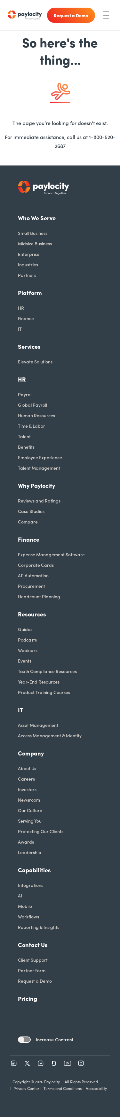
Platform (30, 293)
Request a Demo (35, 981)
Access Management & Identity (50, 735)
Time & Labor (31, 426)
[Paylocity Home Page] (25, 15)
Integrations (30, 885)
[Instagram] (80, 1063)
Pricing (27, 998)
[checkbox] (24, 1039)
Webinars (27, 650)
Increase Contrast (54, 1039)
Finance (26, 318)
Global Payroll (32, 405)
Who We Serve (37, 218)
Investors (27, 789)
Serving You (30, 821)
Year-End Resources (39, 681)
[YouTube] (67, 1063)
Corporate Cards (36, 565)
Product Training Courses (44, 692)
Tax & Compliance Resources (47, 671)
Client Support (33, 960)
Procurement (31, 586)
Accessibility (96, 1088)
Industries (28, 264)
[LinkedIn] (13, 1063)
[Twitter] (27, 1063)
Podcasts (27, 639)
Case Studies (31, 511)
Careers (26, 779)
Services (29, 346)
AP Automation (33, 575)
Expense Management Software (51, 554)
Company (31, 753)
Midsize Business (35, 243)
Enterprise (28, 254)
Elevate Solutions (35, 361)
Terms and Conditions (63, 1088)
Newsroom (29, 800)
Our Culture (30, 810)
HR (21, 308)
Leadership (29, 852)
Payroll (25, 394)
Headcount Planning (39, 596)
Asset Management (38, 725)
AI (20, 895)
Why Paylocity (36, 485)
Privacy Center (26, 1088)
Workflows (28, 916)
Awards (26, 842)
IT (20, 329)
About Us (27, 768)
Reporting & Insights (38, 927)
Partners (27, 275)
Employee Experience (40, 457)
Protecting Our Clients (40, 831)
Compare (28, 521)
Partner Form (31, 970)
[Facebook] (40, 1063)
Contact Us (33, 945)
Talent (24, 436)
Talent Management (39, 468)
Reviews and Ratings (39, 500)
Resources (32, 614)
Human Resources (36, 415)
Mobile (25, 906)
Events (24, 660)
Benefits (26, 447)
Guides (25, 629)
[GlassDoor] (54, 1063)
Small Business (32, 233)
